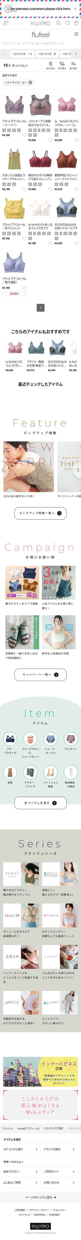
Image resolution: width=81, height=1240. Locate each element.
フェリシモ (7, 1128)
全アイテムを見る (37, 803)
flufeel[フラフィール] (28, 1128)
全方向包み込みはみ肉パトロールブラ (66, 226)
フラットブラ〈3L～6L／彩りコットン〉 (13, 226)
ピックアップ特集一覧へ (37, 513)
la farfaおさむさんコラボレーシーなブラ (66, 125)
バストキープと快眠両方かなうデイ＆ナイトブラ (39, 125)
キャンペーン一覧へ (37, 674)
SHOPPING (39, 1215)
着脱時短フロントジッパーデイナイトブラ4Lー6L (66, 179)
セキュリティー (60, 1210)
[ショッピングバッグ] (76, 23)
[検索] (58, 23)
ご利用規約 (19, 1210)
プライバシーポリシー (39, 1210)
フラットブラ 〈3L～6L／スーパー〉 (14, 123)
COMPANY (54, 1215)
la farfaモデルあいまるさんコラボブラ (40, 226)
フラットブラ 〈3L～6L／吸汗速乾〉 (14, 280)
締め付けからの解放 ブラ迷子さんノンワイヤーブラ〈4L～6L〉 (40, 179)
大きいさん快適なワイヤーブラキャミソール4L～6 (14, 179)
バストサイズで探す (54, 1128)
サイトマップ (24, 1215)
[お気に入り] (67, 23)
